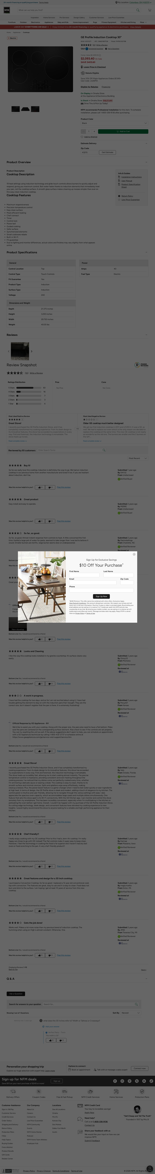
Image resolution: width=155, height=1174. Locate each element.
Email (71, 579)
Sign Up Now (101, 596)
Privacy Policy (79, 613)
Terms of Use (90, 613)
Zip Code (124, 579)
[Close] (134, 554)
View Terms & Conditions (77, 603)
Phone (72, 587)
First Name (74, 571)
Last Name (108, 571)
